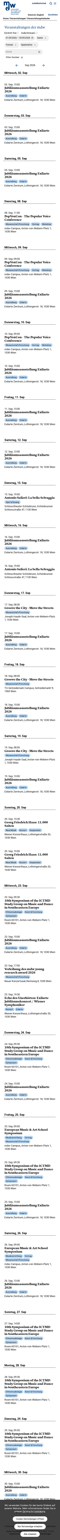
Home (6, 18)
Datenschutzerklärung (34, 1511)
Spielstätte (27, 44)
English (40, 15)
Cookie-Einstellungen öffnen (30, 1519)
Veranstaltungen (18, 18)
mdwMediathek (39, 3)
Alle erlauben (30, 1534)
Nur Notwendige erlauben (30, 1526)
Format (10, 44)
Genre (40, 38)
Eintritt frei (10, 33)
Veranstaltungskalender (38, 18)
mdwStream (28, 33)
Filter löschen (13, 57)
